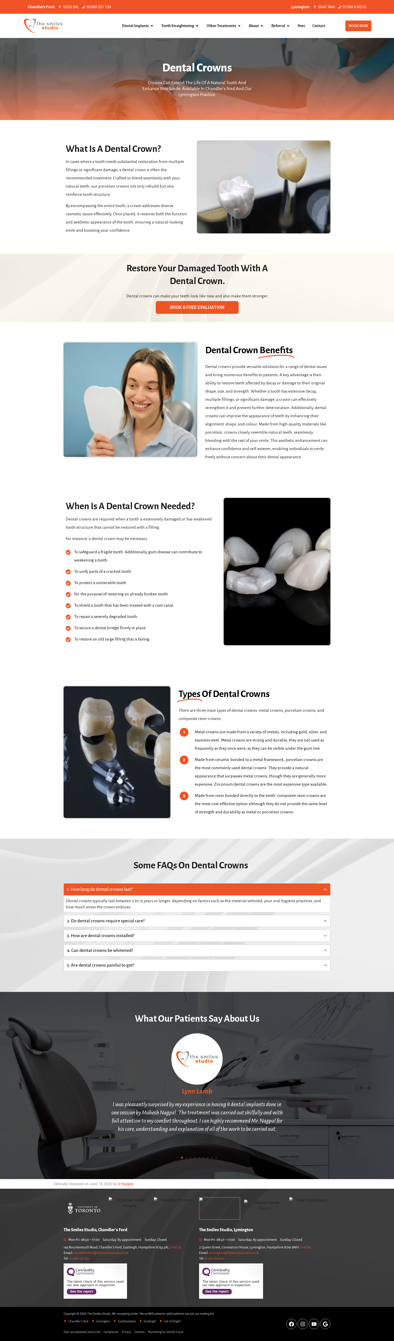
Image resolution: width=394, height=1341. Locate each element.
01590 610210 (214, 1258)
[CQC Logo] (80, 1275)
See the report (81, 1291)
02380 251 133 (79, 1258)
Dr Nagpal (125, 1184)
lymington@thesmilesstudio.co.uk (234, 1253)
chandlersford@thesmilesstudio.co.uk (101, 1253)
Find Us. (176, 1247)
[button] (178, 1158)
